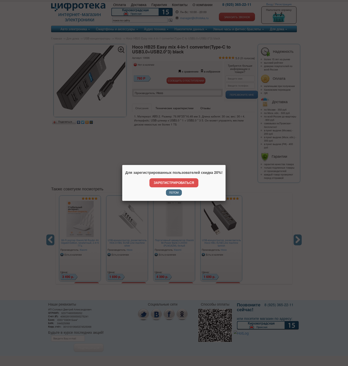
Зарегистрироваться (174, 182)
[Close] (225, 165)
